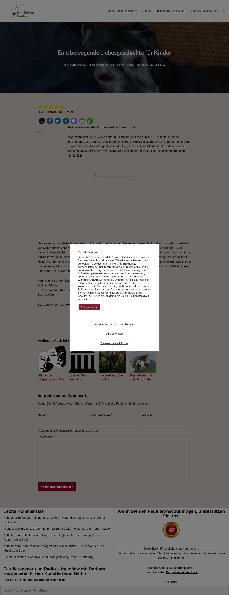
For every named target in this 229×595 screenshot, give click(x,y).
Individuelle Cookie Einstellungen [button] (114, 324)
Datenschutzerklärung (114, 343)
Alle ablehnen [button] (114, 333)
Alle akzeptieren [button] (89, 307)
